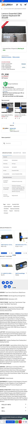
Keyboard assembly (14, 208)
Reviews (25, 153)
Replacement (16, 206)
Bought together (6, 256)
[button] (1, 242)
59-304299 (6, 208)
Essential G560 (15, 204)
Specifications (7, 153)
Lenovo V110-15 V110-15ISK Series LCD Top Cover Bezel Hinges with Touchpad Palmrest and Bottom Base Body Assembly (20, 115)
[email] (4, 143)
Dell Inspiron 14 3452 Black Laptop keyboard (7, 244)
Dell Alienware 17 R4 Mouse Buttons (21, 244)
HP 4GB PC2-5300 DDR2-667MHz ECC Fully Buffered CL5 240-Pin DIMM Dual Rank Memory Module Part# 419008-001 (7, 273)
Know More (5, 91)
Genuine (5, 210)
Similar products (5, 227)
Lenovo (8, 204)
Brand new (17, 210)
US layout (6, 213)
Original (11, 210)
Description (17, 153)
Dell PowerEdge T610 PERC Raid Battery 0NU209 (21, 273)
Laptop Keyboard (8, 206)
